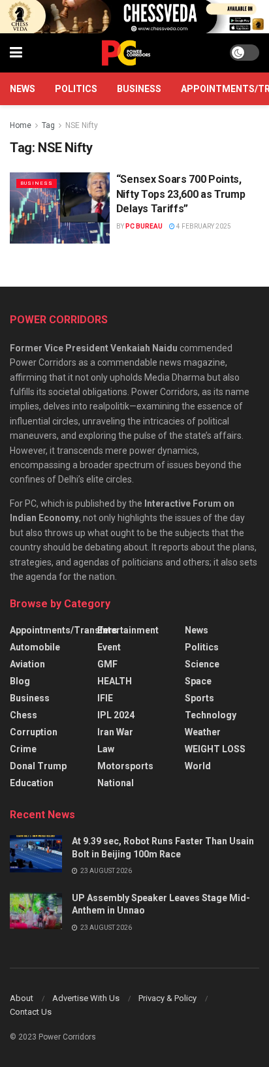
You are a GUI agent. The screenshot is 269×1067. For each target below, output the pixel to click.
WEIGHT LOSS (215, 749)
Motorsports (125, 766)
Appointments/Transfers (64, 630)
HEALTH (114, 681)
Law (105, 749)
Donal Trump (38, 766)
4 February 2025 (203, 226)
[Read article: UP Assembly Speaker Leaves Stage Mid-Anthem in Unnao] (36, 910)
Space (198, 681)
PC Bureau (144, 226)
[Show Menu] (16, 52)
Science (202, 664)
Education (32, 783)
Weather (203, 732)
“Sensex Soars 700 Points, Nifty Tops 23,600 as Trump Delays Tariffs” (180, 194)
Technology (210, 715)
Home (20, 125)
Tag (48, 125)
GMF (107, 664)
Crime (23, 749)
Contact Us (31, 1012)
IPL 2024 (115, 715)
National (115, 783)
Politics (76, 89)
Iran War (115, 732)
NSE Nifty (81, 125)
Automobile (35, 647)
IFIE (105, 698)
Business (139, 89)
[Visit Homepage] (126, 53)
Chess (23, 715)
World (198, 766)
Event (109, 647)
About (21, 998)
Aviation (27, 664)
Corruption (33, 732)
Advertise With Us (85, 998)
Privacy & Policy (167, 998)
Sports (199, 698)
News (22, 89)
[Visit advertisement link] (134, 16)
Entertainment (128, 630)
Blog (20, 681)
